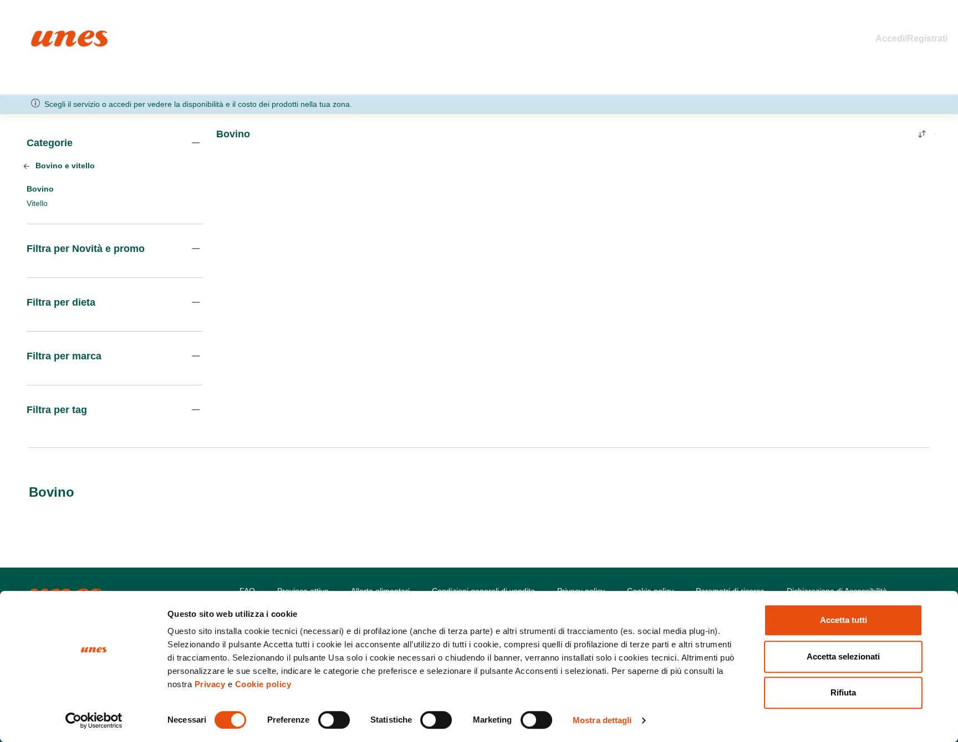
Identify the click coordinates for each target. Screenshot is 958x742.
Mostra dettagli (602, 720)
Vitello (37, 203)
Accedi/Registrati (911, 38)
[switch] (334, 720)
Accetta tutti (843, 620)
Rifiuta (843, 692)
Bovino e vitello (64, 165)
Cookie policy (263, 684)
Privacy (210, 684)
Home (43, 35)
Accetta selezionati (843, 656)
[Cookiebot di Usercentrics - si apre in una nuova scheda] (93, 720)
